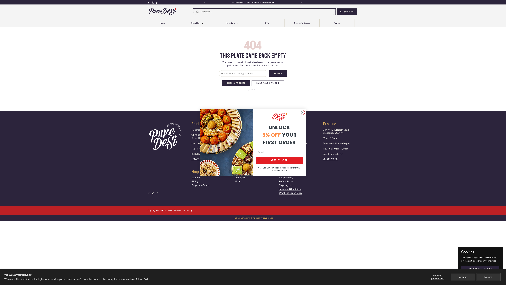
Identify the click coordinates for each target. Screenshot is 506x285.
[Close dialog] (302, 112)
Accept (463, 277)
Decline (488, 277)
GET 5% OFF (279, 160)
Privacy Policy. (143, 279)
